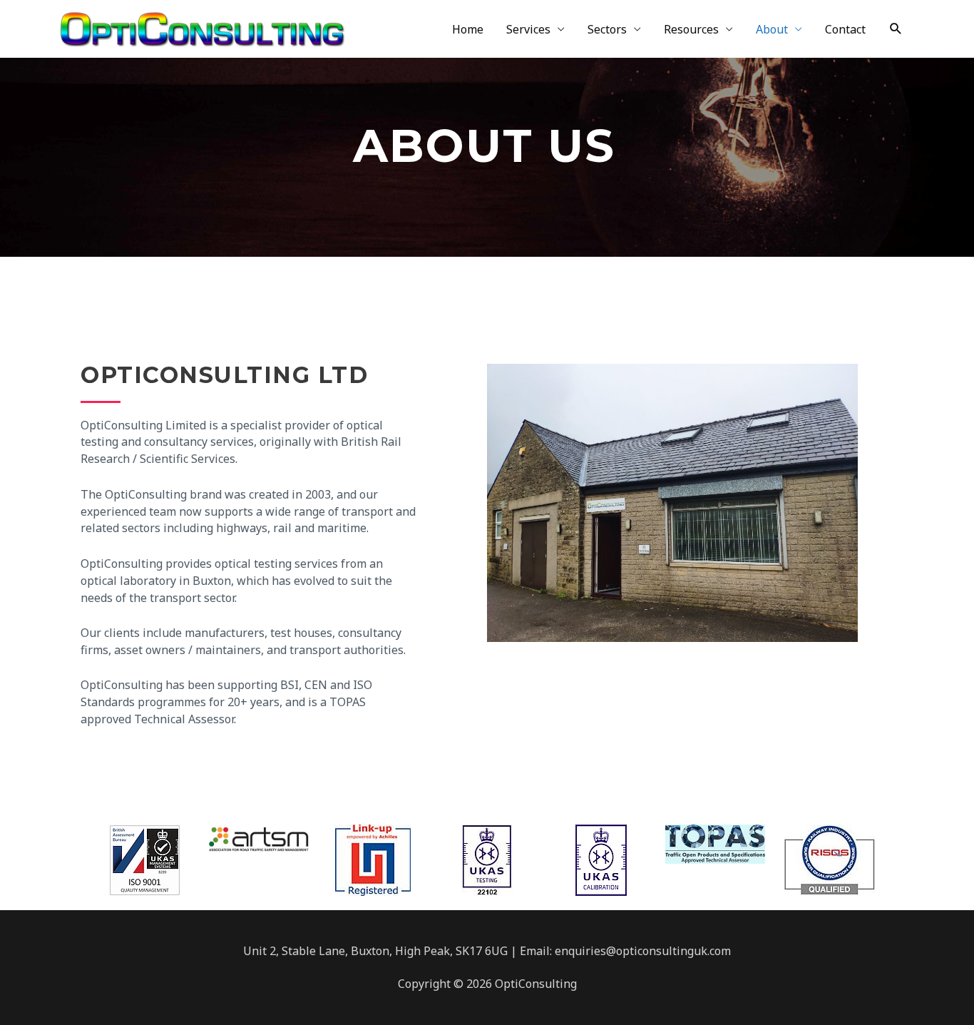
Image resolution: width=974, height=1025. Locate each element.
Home (467, 29)
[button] (895, 28)
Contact (845, 29)
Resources (691, 29)
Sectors (607, 29)
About (772, 29)
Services (528, 29)
